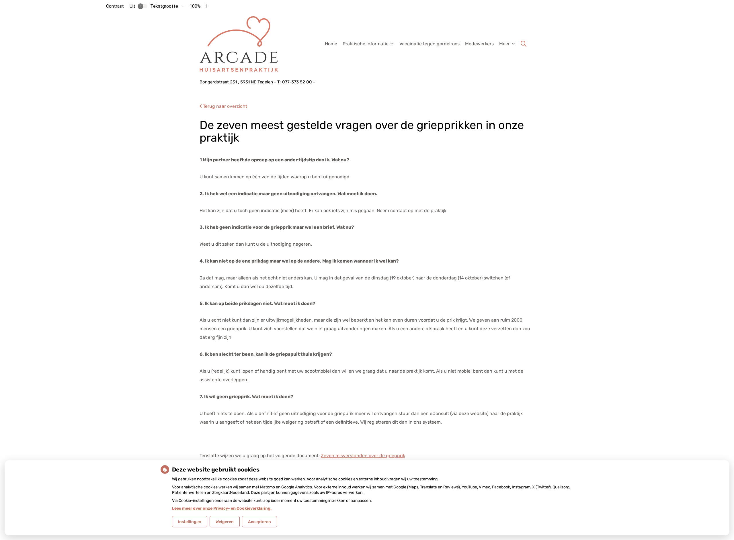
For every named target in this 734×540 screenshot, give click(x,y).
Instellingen (189, 521)
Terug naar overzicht (224, 106)
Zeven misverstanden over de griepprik (363, 455)
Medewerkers (479, 43)
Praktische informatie (366, 43)
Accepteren (259, 521)
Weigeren (225, 521)
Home (331, 43)
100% (195, 6)
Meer (504, 43)
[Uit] (142, 6)
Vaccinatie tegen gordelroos (429, 43)
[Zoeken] (523, 44)
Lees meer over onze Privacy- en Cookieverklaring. (222, 508)
